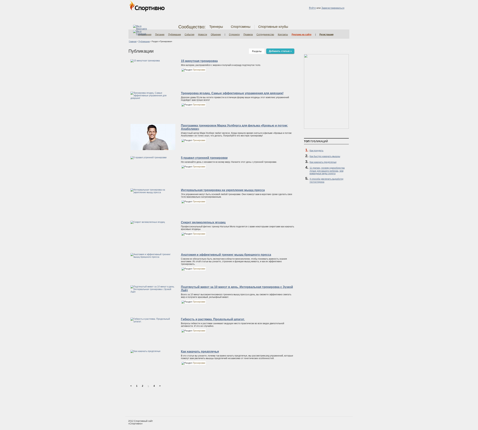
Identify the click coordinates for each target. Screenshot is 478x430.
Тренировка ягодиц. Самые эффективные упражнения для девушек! (232, 93)
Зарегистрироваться (332, 8)
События (189, 34)
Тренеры (216, 27)
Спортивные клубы (273, 27)
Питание (159, 34)
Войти (312, 8)
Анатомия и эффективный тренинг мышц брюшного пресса (226, 254)
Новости (202, 34)
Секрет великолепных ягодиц (203, 222)
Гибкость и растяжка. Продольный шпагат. (213, 319)
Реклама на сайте (301, 34)
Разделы (257, 51)
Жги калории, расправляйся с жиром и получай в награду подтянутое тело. (221, 65)
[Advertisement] (239, 402)
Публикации (174, 34)
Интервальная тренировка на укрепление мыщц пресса (223, 190)
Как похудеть (316, 150)
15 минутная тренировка (199, 61)
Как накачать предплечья (200, 351)
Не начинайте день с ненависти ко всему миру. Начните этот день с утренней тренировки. (229, 162)
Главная (132, 41)
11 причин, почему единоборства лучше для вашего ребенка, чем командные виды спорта (327, 171)
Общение (216, 34)
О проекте (234, 34)
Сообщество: (192, 26)
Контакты (283, 34)
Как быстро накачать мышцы (325, 156)
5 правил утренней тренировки (204, 157)
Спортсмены (240, 27)
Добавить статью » (280, 51)
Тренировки (199, 69)
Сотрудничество (265, 34)
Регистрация (326, 34)
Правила (248, 34)
